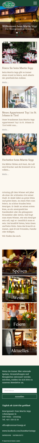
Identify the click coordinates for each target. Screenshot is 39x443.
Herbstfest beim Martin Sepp (18, 159)
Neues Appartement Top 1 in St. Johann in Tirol (19, 114)
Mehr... (5, 82)
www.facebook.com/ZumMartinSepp (18, 430)
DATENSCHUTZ (18, 435)
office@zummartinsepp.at (14, 425)
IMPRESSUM (6, 435)
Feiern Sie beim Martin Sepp (17, 68)
